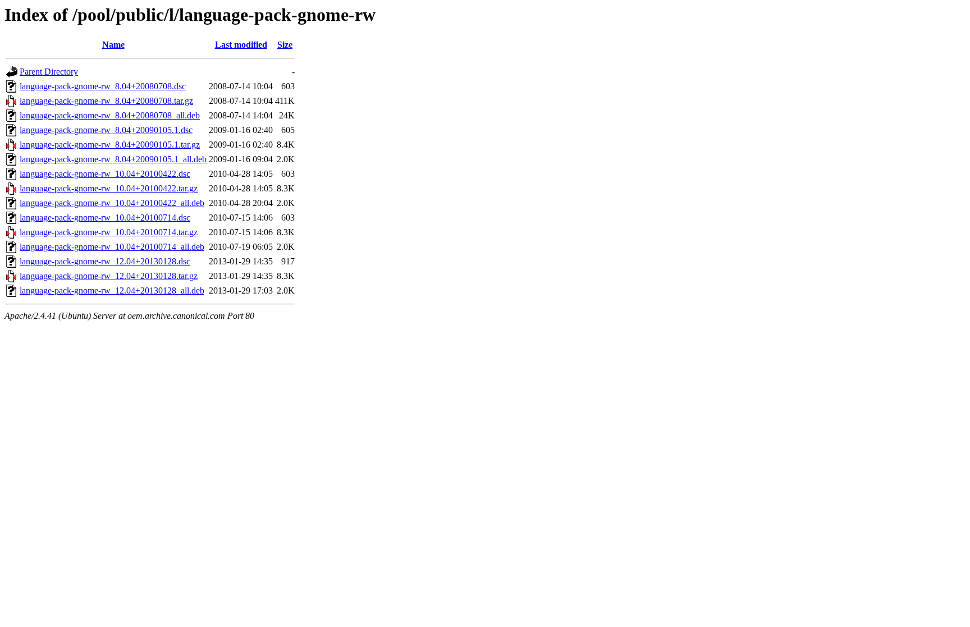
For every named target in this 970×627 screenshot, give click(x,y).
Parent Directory (49, 71)
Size (284, 44)
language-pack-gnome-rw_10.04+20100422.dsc (105, 174)
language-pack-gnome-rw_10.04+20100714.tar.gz (109, 232)
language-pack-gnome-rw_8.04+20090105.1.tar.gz (110, 144)
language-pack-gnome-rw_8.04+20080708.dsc (103, 86)
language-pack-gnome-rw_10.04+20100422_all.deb (112, 203)
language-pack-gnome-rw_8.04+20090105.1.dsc (106, 130)
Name (113, 44)
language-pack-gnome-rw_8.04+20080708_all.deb (110, 115)
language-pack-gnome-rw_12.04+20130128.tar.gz (109, 276)
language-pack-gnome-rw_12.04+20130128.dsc (105, 261)
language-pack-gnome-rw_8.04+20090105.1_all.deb (113, 159)
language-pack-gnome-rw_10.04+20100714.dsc (105, 217)
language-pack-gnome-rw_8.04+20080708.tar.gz (106, 101)
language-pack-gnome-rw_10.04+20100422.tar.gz (109, 188)
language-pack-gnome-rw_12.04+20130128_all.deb (112, 290)
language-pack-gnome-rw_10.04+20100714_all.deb (112, 246)
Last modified (241, 44)
